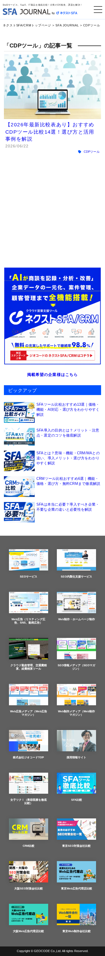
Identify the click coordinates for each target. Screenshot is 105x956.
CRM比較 (28, 845)
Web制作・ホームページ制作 (76, 619)
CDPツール (92, 151)
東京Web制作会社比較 (76, 931)
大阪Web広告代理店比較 (28, 931)
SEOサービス (28, 576)
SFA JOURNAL (67, 25)
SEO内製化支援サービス (76, 576)
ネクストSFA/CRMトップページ (27, 25)
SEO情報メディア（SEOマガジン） (76, 667)
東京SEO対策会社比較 (76, 845)
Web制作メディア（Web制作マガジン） (76, 713)
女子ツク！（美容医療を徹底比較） (28, 801)
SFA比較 (76, 799)
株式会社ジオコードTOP (28, 757)
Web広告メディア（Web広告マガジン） (28, 713)
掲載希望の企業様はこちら (52, 374)
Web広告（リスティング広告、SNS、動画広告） (28, 621)
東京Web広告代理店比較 (76, 888)
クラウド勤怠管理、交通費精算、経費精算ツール (28, 667)
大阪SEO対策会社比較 (28, 888)
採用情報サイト (76, 757)
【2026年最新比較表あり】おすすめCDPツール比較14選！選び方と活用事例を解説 (49, 132)
